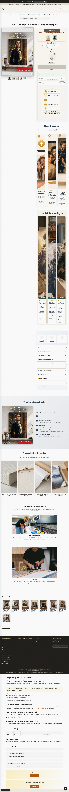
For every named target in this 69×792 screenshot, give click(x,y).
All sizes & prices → (51, 85)
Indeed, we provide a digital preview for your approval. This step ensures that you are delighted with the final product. (32, 764)
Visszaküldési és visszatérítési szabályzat (45, 672)
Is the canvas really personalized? (15, 760)
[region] (52, 170)
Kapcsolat (3, 641)
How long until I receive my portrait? (16, 756)
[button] (57, 9)
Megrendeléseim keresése (6, 647)
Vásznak (37, 645)
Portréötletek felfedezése (23, 641)
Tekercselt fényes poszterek (41, 643)
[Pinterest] (59, 641)
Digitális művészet (39, 641)
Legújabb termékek (21, 14)
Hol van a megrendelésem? (7, 645)
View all (6, 630)
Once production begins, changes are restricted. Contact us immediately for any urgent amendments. (28, 754)
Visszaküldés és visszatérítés (7, 655)
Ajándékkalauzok (4, 663)
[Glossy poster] (21, 78)
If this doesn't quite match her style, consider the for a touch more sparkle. (29, 767)
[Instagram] (56, 641)
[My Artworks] (65, 788)
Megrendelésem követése (6, 649)
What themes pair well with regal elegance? (17, 766)
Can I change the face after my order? (16, 753)
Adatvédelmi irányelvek (6, 657)
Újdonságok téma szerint (34, 14)
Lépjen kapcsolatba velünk (11, 672)
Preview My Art (51, 67)
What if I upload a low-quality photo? (16, 750)
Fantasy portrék (46, 14)
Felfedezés (11, 14)
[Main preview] (9, 78)
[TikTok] (61, 641)
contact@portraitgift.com (52, 388)
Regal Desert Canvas (41, 708)
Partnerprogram (56, 14)
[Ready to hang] (17, 78)
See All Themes (34, 786)
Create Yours (34, 775)
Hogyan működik (4, 651)
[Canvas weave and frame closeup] (13, 78)
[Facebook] (53, 641)
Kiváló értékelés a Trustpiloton (14, 4)
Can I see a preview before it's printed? (16, 763)
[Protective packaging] (25, 78)
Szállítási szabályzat (5, 653)
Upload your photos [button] (47, 45)
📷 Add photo (51, 62)
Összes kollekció (38, 647)
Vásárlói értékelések (5, 643)
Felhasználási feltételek (6, 659)
